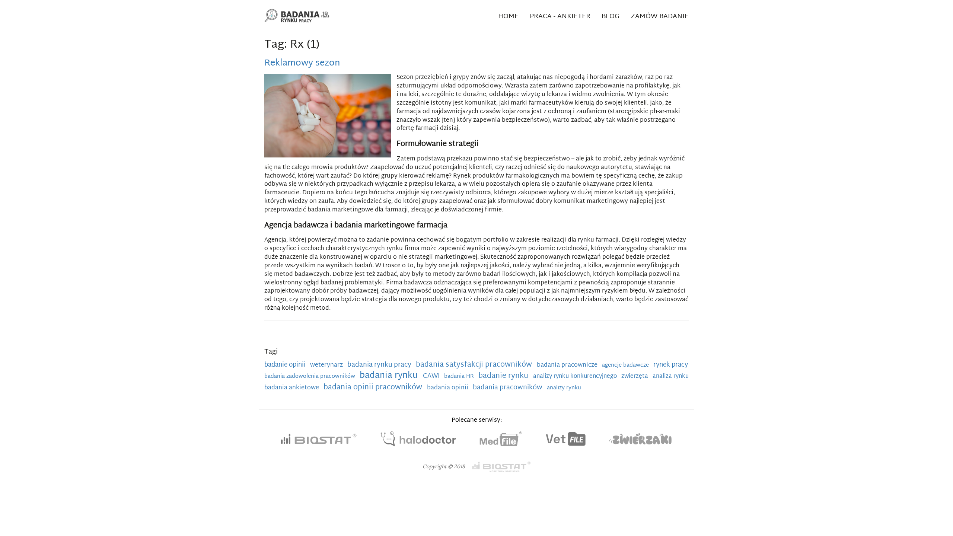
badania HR (459, 376)
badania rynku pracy (380, 365)
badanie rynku (504, 376)
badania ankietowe (292, 387)
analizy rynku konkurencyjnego (575, 376)
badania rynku (390, 376)
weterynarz (327, 365)
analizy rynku (564, 388)
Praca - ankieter (560, 16)
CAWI (432, 376)
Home (508, 16)
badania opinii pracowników (373, 387)
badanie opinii (285, 365)
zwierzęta (635, 376)
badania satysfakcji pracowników (475, 364)
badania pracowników (508, 388)
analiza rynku (671, 376)
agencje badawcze (626, 365)
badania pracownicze (568, 365)
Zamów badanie (660, 16)
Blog (610, 16)
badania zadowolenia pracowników (310, 376)
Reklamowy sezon (302, 63)
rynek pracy (670, 365)
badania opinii (448, 387)
